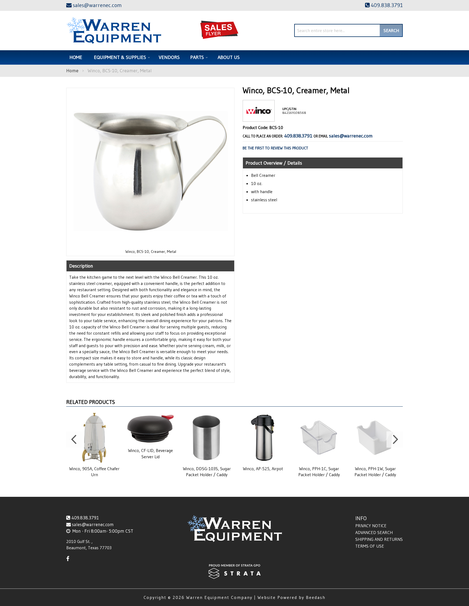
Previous (74, 439)
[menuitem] (121, 57)
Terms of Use (369, 546)
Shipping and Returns (379, 539)
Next (394, 439)
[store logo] (113, 30)
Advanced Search (374, 532)
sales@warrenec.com (351, 136)
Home (72, 71)
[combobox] (348, 30)
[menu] (234, 57)
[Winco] (258, 117)
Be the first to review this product (275, 148)
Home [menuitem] (75, 57)
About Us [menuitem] (229, 57)
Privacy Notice (370, 525)
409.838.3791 (298, 136)
